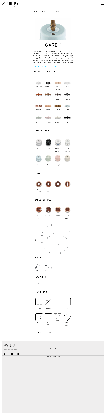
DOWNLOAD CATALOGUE (40, 332)
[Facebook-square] (11, 353)
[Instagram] (5, 353)
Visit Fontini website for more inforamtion (45, 67)
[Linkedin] (18, 353)
